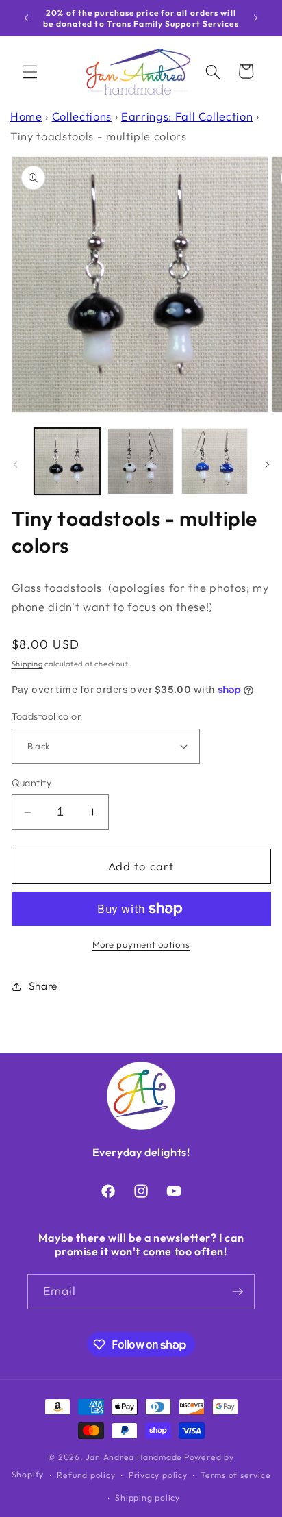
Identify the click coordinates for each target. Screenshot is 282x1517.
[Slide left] (15, 465)
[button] (30, 71)
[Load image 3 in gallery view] (214, 461)
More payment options (141, 944)
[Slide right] (267, 465)
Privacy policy (158, 1475)
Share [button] (43, 985)
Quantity (32, 783)
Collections (82, 116)
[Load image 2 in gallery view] (140, 461)
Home (26, 116)
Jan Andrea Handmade (134, 1457)
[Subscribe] (237, 1291)
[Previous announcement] (27, 18)
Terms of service (235, 1475)
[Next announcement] (256, 18)
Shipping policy (147, 1497)
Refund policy (86, 1475)
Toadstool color (47, 716)
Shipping (27, 663)
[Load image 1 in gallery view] (67, 461)
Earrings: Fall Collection (187, 116)
